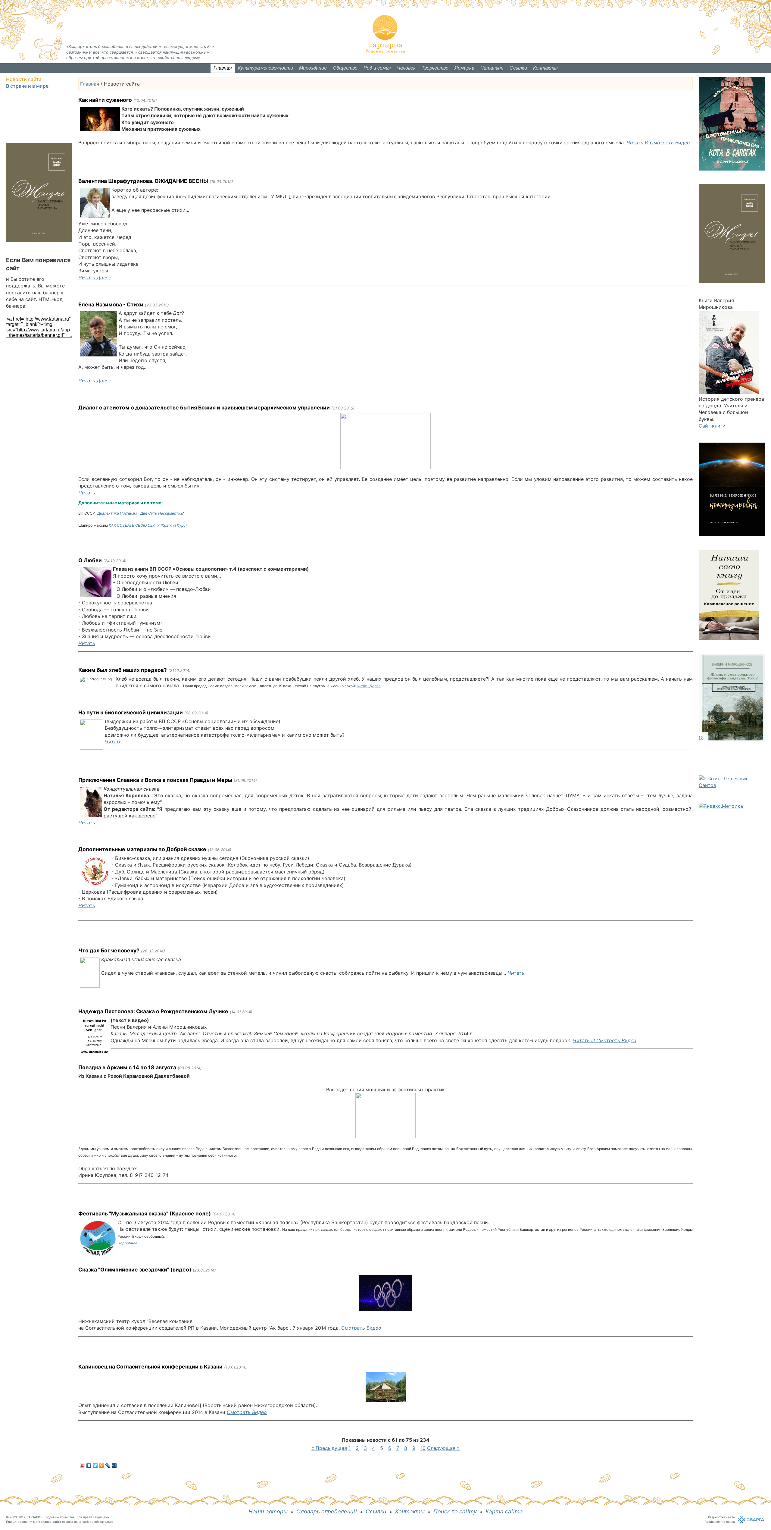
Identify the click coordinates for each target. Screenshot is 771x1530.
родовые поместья (60, 1517)
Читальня (492, 68)
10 (423, 1448)
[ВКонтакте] (89, 1465)
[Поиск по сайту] (763, 7)
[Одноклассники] (101, 1465)
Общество (345, 68)
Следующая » (443, 1448)
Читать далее (94, 277)
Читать (87, 493)
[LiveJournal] (108, 1465)
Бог (177, 313)
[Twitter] (95, 1465)
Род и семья (377, 68)
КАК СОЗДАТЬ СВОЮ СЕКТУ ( (148, 525)
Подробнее (127, 1243)
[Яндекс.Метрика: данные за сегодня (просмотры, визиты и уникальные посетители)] (721, 806)
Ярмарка (464, 68)
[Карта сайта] (755, 7)
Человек (406, 68)
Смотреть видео (361, 1328)
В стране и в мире (27, 86)
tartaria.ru (86, 1521)
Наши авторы (268, 1511)
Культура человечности (265, 68)
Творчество (435, 68)
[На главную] (748, 7)
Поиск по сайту (455, 1511)
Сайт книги (712, 426)
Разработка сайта (721, 1517)
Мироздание (313, 68)
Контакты (545, 68)
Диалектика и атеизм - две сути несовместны (140, 513)
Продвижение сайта (719, 1521)
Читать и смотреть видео (658, 143)
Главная (223, 68)
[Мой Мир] (114, 1465)
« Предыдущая (329, 1448)
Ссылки (518, 68)
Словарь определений (326, 1511)
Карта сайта (504, 1511)
